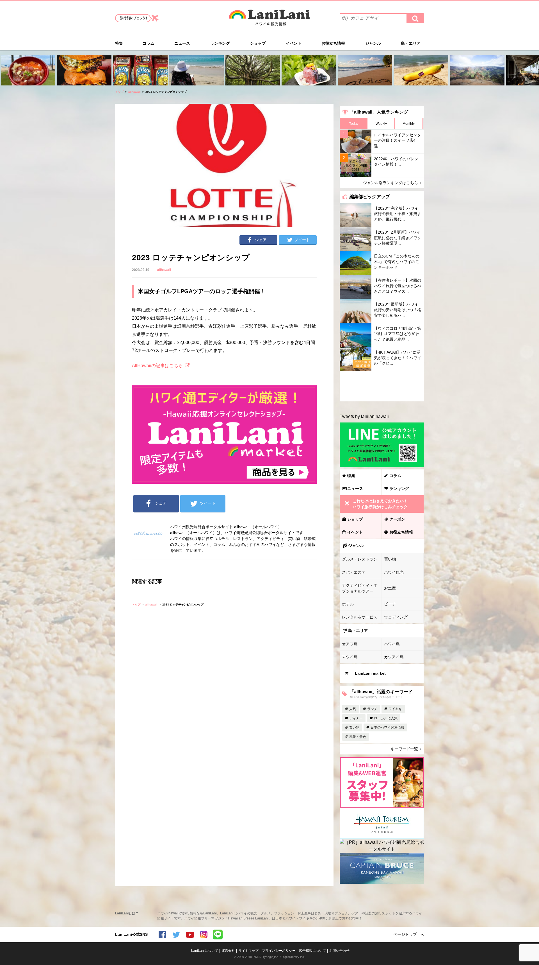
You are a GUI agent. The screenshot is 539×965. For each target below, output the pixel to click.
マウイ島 (350, 657)
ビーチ (390, 604)
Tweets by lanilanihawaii (364, 416)
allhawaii (134, 91)
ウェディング (396, 617)
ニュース (182, 43)
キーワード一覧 (404, 749)
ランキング (220, 43)
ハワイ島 (392, 644)
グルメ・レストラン (359, 559)
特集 (119, 43)
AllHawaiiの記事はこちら (157, 365)
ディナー (356, 718)
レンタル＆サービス (359, 617)
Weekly (381, 124)
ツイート (302, 240)
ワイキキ (395, 709)
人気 (352, 709)
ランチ (372, 709)
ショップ (258, 43)
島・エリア (411, 43)
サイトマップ (248, 951)
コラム (148, 43)
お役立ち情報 (333, 43)
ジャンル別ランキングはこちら (390, 182)
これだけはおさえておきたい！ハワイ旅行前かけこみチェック (380, 504)
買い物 (390, 559)
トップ (119, 91)
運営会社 (228, 951)
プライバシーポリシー (279, 951)
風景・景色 (357, 737)
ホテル (348, 604)
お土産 (390, 588)
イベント (294, 43)
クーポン (397, 519)
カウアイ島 (394, 657)
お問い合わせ (339, 951)
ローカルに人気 (386, 718)
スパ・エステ (354, 572)
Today (353, 124)
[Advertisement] (382, 386)
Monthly (409, 124)
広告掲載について (312, 951)
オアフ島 (350, 644)
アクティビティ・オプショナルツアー (359, 588)
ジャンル (373, 43)
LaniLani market (370, 673)
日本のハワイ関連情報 (387, 727)
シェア (261, 240)
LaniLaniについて (204, 951)
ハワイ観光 (394, 572)
